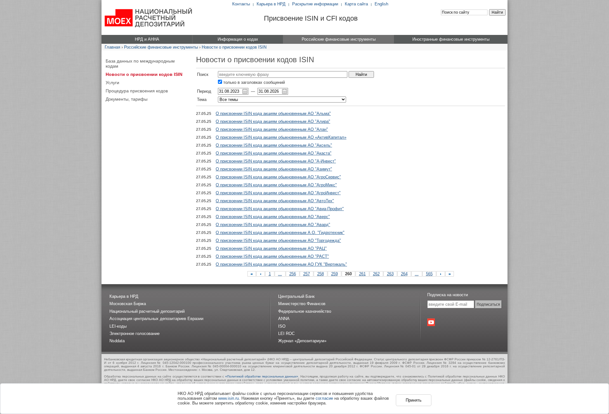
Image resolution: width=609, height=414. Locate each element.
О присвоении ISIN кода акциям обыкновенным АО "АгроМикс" (276, 185)
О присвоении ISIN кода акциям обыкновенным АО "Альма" (273, 113)
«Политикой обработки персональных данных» (261, 376)
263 (390, 273)
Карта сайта (356, 4)
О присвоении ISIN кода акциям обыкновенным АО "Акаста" (273, 153)
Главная (112, 47)
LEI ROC (286, 333)
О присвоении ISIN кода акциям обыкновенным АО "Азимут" (274, 169)
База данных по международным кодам (140, 63)
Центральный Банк (296, 296)
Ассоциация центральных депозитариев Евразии (156, 318)
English (381, 4)
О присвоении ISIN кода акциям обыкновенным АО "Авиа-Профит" (280, 208)
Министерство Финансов (301, 303)
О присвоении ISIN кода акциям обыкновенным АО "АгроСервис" (278, 177)
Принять (414, 400)
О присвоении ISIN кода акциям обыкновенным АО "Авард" (273, 224)
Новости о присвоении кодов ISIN (234, 47)
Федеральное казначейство (304, 311)
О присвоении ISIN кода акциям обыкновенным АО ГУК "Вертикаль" (281, 264)
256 (292, 273)
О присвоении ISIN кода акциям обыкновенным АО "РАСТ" (272, 256)
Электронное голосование (134, 333)
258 (320, 273)
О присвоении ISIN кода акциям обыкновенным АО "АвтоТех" (275, 200)
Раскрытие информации (315, 4)
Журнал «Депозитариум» (302, 340)
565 (429, 273)
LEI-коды (118, 326)
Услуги (112, 82)
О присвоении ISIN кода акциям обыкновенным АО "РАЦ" (271, 248)
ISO (281, 326)
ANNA (284, 318)
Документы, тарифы (126, 99)
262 (376, 273)
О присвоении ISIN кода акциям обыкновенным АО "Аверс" (273, 216)
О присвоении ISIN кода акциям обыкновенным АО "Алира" (273, 121)
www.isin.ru (228, 398)
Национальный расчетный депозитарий (147, 311)
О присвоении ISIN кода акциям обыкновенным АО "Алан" (272, 129)
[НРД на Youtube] (431, 322)
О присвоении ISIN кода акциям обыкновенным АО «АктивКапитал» (281, 137)
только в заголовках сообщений (253, 82)
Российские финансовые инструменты (161, 47)
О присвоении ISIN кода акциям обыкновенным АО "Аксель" (274, 145)
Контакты (241, 4)
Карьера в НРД (271, 4)
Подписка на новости (447, 294)
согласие (324, 398)
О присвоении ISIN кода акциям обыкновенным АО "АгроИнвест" (278, 192)
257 (306, 273)
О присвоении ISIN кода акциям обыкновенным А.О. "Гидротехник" (280, 232)
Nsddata (117, 340)
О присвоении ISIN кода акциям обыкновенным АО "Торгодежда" (278, 240)
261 (362, 273)
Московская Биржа (127, 303)
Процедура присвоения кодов (137, 90)
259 (334, 273)
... (280, 273)
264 (404, 273)
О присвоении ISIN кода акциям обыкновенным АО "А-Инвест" (276, 161)
